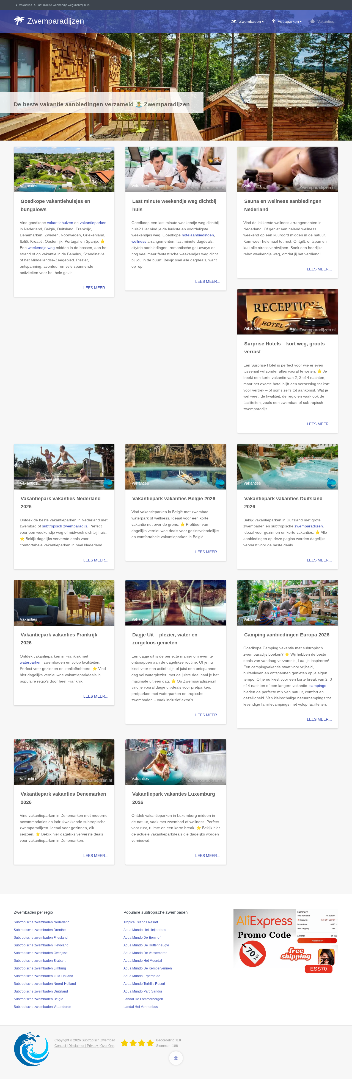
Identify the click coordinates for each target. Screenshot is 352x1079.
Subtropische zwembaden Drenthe (40, 930)
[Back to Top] (176, 1058)
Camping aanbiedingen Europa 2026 (286, 635)
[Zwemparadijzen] (138, 1043)
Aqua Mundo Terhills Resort (144, 984)
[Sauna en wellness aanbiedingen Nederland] (287, 169)
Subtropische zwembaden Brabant (39, 961)
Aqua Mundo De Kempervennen (147, 968)
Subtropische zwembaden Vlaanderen (42, 1007)
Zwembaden (250, 21)
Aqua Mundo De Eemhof (141, 938)
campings (317, 685)
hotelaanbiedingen (198, 235)
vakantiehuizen (60, 222)
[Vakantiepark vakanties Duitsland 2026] (287, 467)
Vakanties (325, 21)
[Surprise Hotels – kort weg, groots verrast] (287, 312)
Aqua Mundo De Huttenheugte (146, 945)
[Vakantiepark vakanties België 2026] (175, 467)
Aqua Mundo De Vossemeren (145, 953)
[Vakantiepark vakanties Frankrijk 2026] (64, 603)
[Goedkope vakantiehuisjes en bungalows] (64, 169)
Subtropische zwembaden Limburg (40, 968)
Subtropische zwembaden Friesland (41, 938)
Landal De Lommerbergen (143, 999)
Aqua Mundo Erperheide (141, 976)
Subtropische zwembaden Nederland (42, 922)
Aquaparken (288, 21)
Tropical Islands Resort (140, 922)
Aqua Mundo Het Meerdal (142, 961)
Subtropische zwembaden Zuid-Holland (43, 976)
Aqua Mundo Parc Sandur (142, 991)
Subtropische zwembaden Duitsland (41, 991)
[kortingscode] (285, 938)
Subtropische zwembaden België (38, 999)
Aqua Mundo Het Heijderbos (144, 930)
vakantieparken (93, 222)
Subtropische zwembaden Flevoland (41, 945)
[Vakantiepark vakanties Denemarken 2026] (64, 762)
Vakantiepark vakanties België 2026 (173, 498)
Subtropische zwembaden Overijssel (41, 953)
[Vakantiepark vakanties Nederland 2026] (64, 467)
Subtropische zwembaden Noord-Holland (45, 984)
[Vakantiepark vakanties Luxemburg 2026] (175, 762)
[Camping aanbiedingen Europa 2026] (287, 603)
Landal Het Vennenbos (140, 1007)
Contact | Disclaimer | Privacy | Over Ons (84, 1046)
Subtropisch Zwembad (98, 1040)
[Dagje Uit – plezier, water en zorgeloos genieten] (175, 603)
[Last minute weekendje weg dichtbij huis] (175, 169)
